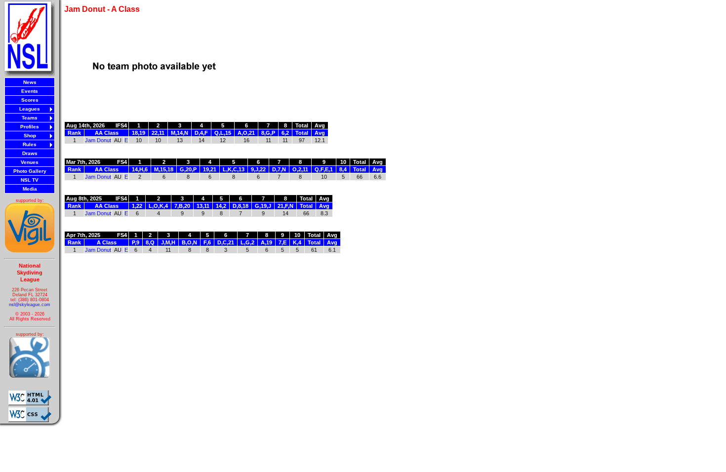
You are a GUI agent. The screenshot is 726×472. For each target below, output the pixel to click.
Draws (30, 153)
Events (29, 91)
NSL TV (30, 180)
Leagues (29, 109)
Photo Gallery (29, 171)
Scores (30, 100)
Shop (30, 135)
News (30, 82)
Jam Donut (98, 140)
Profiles (29, 126)
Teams (30, 117)
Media (30, 189)
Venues (30, 162)
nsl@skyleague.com (29, 304)
